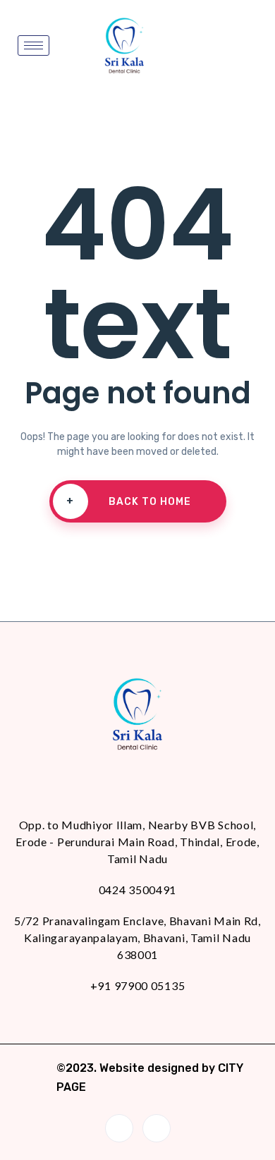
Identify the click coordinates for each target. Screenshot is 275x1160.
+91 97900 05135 (137, 985)
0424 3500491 (137, 889)
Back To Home (128, 501)
